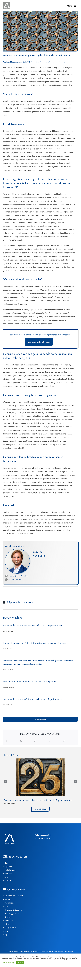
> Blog (5, 877)
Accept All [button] (20, 962)
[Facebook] (6, 740)
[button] (40, 602)
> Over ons (7, 873)
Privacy (63, 62)
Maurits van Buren (38, 62)
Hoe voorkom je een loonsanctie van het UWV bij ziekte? (30, 681)
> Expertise (7, 866)
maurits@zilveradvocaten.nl (19, 576)
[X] (21, 740)
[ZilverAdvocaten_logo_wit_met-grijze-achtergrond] (6, 3)
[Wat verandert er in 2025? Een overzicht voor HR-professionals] (40, 777)
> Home (6, 863)
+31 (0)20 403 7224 (15, 580)
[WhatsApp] (49, 740)
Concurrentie (56, 62)
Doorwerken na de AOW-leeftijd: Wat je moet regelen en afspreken (34, 643)
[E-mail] (63, 740)
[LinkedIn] (35, 740)
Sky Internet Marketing (65, 951)
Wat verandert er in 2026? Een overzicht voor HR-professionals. (33, 625)
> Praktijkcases (9, 870)
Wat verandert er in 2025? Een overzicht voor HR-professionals (32, 699)
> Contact (7, 880)
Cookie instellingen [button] (8, 962)
